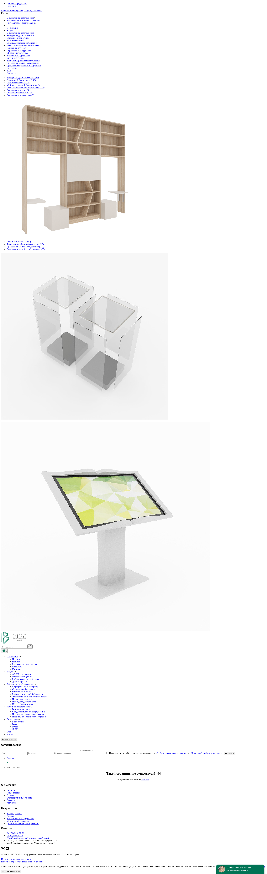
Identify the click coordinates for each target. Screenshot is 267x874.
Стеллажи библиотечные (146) (21, 80)
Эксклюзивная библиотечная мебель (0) (25, 87)
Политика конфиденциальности (16, 859)
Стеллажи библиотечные (18, 38)
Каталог (10, 816)
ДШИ (15, 729)
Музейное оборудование (18, 55)
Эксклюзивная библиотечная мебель (24, 45)
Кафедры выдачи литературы (20, 35)
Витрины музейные (16, 58)
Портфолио (12, 68)
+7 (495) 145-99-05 (33, 10)
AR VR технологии (21, 674)
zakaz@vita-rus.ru (15, 835)
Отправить (229, 753)
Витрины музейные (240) (19, 241)
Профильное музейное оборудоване (24, 65)
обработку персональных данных (171, 753)
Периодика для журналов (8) (20, 95)
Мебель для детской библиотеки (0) (23, 85)
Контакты (11, 73)
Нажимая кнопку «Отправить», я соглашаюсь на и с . (166, 753)
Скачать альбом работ (12, 10)
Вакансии (17, 666)
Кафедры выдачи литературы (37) (23, 77)
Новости (16, 659)
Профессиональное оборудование (23, 63)
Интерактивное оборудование (21, 23)
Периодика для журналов (19, 50)
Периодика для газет (16, 48)
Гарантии (11, 6)
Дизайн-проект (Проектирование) (23, 823)
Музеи (15, 727)
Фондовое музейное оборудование (23, 60)
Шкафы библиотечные (17, 53)
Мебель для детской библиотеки (22, 43)
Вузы (14, 724)
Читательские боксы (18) (18, 82)
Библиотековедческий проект (26, 679)
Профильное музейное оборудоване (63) (26, 249)
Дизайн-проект (19, 681)
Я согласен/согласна (11, 871)
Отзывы (16, 661)
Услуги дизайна (14, 813)
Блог (9, 70)
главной (145, 779)
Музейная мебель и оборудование (23, 20)
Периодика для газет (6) (18, 90)
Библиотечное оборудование (20, 18)
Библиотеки (18, 722)
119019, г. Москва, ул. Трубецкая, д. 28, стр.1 (28, 838)
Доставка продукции (17, 3)
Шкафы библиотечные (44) (19, 92)
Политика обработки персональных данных (22, 862)
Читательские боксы (16, 40)
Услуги (10, 30)
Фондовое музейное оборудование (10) (25, 244)
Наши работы (13, 793)
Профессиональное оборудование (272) (25, 247)
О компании (12, 28)
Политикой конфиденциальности (207, 753)
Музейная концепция (22, 676)
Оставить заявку (9, 739)
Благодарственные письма (24, 664)
